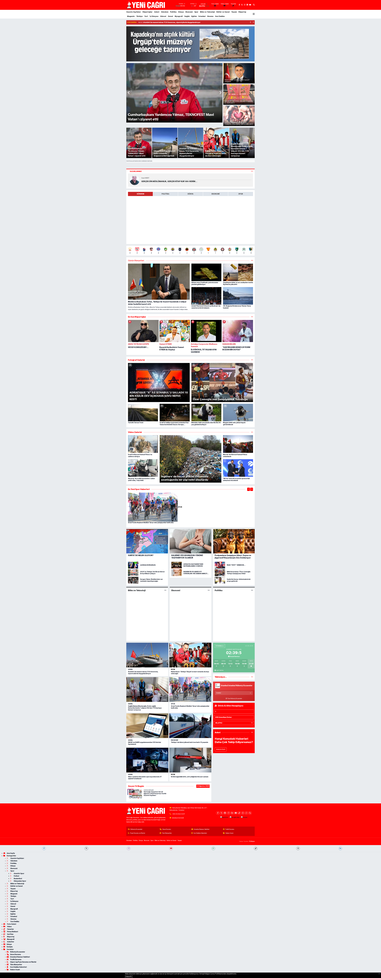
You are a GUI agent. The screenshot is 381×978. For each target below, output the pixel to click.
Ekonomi (189, 12)
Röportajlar (147, 12)
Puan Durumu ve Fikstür (137, 833)
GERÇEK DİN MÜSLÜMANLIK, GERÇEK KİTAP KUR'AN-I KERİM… (169, 181)
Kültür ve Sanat (223, 12)
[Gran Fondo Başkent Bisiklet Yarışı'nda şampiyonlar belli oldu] (153, 507)
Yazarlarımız (136, 171)
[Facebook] (217, 813)
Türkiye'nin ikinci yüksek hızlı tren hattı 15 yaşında (189, 742)
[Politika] (252, 590)
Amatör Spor (18, 873)
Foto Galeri (11, 924)
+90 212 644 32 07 (178, 814)
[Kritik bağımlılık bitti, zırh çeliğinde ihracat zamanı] (190, 760)
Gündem (164, 12)
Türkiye (139, 16)
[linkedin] (340, 848)
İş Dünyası (154, 16)
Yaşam (234, 12)
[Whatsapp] (246, 813)
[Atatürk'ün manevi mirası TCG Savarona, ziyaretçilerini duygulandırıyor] (147, 655)
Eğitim (194, 16)
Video (9, 926)
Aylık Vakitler (220, 670)
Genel (170, 16)
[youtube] (171, 848)
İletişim (10, 947)
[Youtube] (235, 813)
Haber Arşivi (229, 833)
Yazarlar (10, 929)
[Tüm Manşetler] (252, 260)
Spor (196, 12)
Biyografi (179, 16)
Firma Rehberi (12, 931)
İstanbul (201, 16)
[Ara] (254, 5)
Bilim (173, 669)
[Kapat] (380, 974)
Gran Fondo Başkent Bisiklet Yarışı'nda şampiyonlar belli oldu (151, 522)
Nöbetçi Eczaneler (136, 829)
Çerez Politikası (243, 974)
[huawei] (244, 817)
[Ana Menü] (254, 14)
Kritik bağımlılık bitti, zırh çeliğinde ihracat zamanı (189, 777)
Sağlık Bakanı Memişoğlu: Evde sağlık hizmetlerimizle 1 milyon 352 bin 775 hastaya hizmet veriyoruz (145, 708)
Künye (9, 944)
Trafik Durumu (229, 829)
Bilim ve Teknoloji (207, 12)
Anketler (10, 942)
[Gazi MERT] (135, 180)
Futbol (16, 876)
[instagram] (128, 848)
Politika (173, 12)
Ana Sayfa (11, 853)
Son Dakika (220, 16)
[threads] (298, 848)
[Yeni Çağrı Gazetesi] (146, 4)
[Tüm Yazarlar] (252, 171)
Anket (156, 12)
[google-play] (234, 817)
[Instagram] (228, 813)
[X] (221, 813)
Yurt (146, 16)
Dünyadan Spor (19, 881)
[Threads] (242, 813)
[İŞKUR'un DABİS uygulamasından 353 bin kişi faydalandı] (147, 725)
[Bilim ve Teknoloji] (165, 590)
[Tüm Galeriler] (252, 360)
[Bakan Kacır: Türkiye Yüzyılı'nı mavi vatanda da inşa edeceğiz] (190, 655)
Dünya (181, 12)
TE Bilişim (252, 841)
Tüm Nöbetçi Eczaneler (235, 698)
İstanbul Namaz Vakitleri (201, 829)
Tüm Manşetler (167, 833)
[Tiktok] (239, 813)
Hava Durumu (166, 829)
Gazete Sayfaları (133, 12)
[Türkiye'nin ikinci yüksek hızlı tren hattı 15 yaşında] (190, 725)
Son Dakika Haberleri (200, 833)
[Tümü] (252, 317)
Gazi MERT (145, 178)
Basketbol (17, 878)
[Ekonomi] (209, 590)
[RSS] (250, 813)
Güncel (163, 16)
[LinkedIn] (232, 813)
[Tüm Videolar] (252, 432)
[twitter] (86, 848)
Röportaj (242, 12)
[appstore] (224, 817)
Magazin (131, 16)
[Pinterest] (225, 813)
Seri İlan (10, 934)
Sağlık (187, 16)
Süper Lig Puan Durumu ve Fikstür (23, 962)
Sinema (210, 16)
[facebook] (44, 848)
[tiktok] (255, 848)
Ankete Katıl (220, 749)
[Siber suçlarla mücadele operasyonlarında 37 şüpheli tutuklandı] (147, 760)
